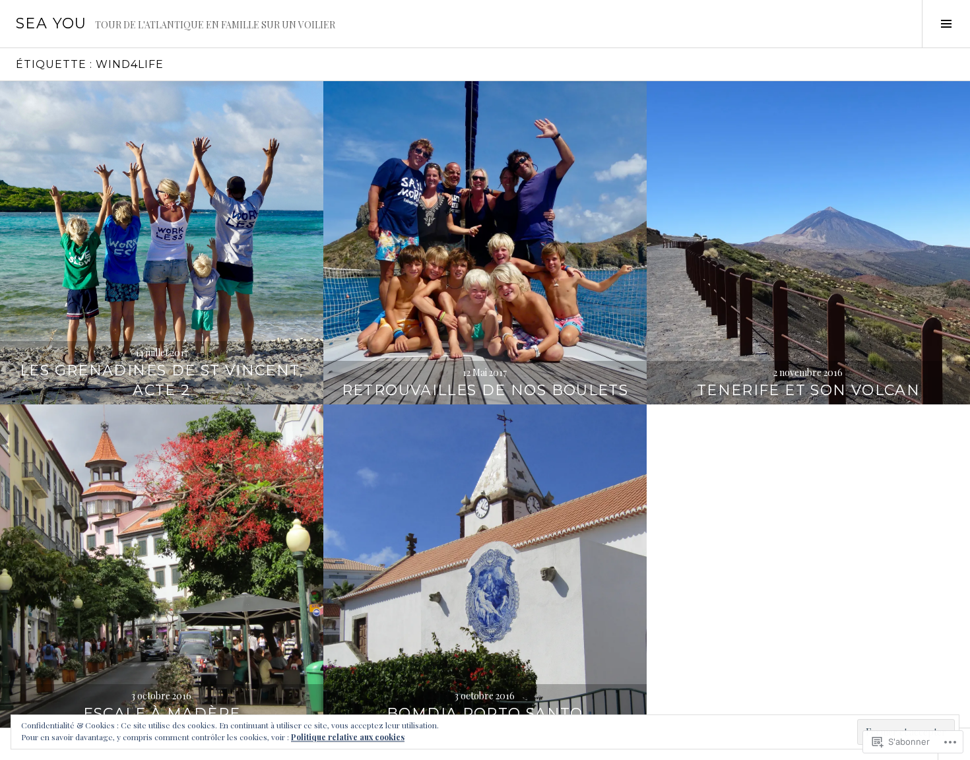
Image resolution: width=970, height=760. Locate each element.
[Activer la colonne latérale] (946, 24)
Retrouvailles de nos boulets (485, 390)
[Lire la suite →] (161, 242)
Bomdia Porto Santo (485, 713)
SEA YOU (51, 23)
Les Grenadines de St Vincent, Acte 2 (162, 380)
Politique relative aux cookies (347, 737)
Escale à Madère (162, 713)
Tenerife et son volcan (808, 390)
